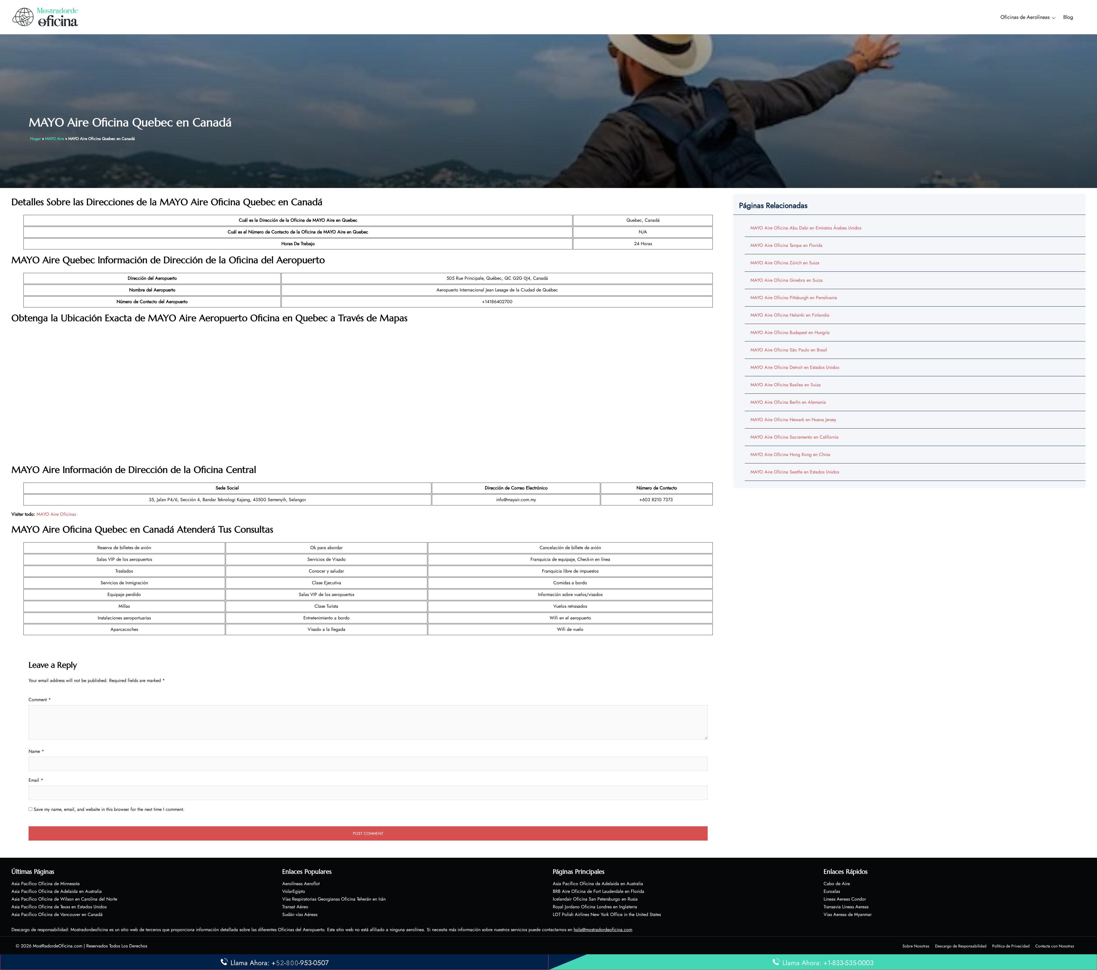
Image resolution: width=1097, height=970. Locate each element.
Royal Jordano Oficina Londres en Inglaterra (595, 906)
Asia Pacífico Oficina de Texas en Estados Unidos (59, 906)
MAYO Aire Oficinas (56, 514)
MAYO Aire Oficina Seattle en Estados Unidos (794, 472)
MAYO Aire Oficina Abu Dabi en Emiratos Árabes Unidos (805, 228)
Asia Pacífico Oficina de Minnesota (45, 883)
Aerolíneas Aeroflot (301, 883)
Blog (1068, 17)
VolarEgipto (293, 891)
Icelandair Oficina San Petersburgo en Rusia (595, 899)
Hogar (35, 138)
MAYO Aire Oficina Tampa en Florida (786, 245)
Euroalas (832, 891)
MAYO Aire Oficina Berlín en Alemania (788, 402)
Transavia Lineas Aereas (846, 906)
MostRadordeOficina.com (57, 946)
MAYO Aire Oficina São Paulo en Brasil (788, 350)
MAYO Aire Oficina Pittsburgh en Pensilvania (793, 297)
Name (36, 751)
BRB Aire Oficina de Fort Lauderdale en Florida (598, 891)
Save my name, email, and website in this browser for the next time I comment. (109, 809)
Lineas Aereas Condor (845, 899)
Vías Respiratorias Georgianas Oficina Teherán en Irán (334, 899)
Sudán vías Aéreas (299, 914)
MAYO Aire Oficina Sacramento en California (794, 437)
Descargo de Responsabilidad (960, 946)
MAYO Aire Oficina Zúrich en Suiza (784, 262)
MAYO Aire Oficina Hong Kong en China (790, 454)
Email (36, 780)
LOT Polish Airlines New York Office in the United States (607, 914)
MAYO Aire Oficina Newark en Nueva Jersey (793, 419)
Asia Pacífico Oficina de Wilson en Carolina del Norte (64, 899)
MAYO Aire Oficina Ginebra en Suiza (786, 280)
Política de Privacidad (1011, 946)
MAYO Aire (54, 138)
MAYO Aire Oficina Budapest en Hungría (790, 332)
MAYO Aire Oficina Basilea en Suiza (785, 384)
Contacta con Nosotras (1054, 946)
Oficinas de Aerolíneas (1025, 17)
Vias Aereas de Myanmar (848, 914)
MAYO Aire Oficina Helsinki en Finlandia (789, 315)
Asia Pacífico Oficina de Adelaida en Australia (56, 891)
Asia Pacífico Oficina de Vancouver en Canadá (57, 914)
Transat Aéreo (295, 906)
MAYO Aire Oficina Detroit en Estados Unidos (794, 367)
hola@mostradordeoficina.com (603, 929)
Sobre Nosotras (915, 946)
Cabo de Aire (837, 883)
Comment (40, 699)
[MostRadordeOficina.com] (45, 16)
